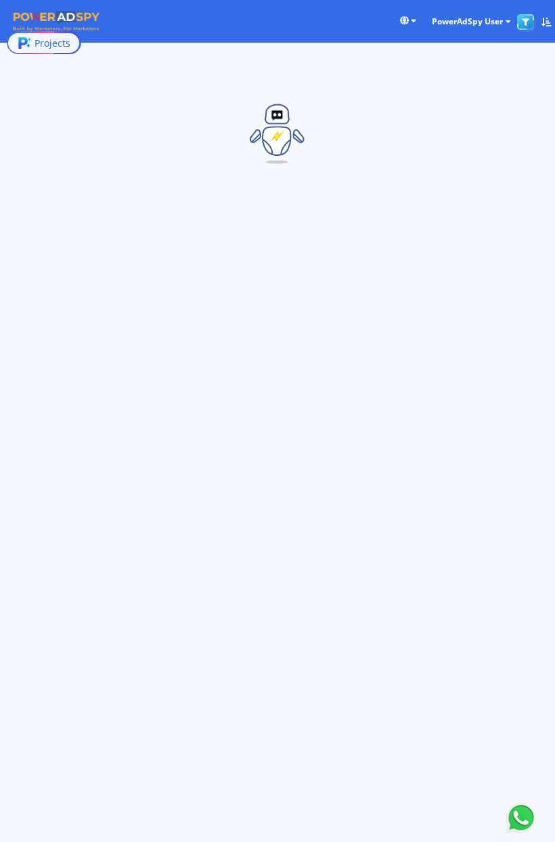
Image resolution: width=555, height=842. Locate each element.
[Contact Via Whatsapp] (521, 816)
